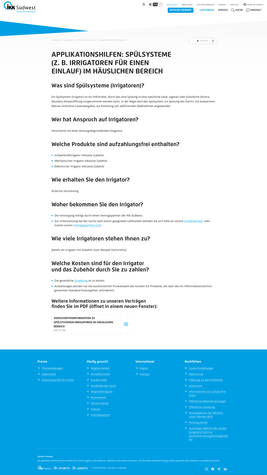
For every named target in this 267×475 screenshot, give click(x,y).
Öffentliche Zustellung (202, 407)
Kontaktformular (100, 374)
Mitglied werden (180, 10)
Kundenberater (193, 221)
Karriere (222, 4)
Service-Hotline (99, 403)
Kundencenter (99, 380)
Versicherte (172, 4)
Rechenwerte (98, 397)
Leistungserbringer (205, 4)
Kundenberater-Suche (103, 385)
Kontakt (256, 10)
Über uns (234, 4)
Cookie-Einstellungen (201, 368)
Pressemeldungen (52, 368)
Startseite (55, 40)
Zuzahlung (81, 280)
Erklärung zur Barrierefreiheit (206, 380)
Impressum (195, 385)
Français (144, 374)
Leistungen (68, 40)
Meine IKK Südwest (255, 4)
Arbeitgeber (186, 4)
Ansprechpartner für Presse (58, 380)
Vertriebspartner (100, 415)
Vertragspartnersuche (87, 225)
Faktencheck (49, 374)
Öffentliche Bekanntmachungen (207, 401)
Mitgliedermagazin (102, 391)
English (144, 368)
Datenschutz (196, 374)
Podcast (95, 409)
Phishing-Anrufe (198, 422)
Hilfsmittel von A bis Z (86, 40)
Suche (239, 10)
